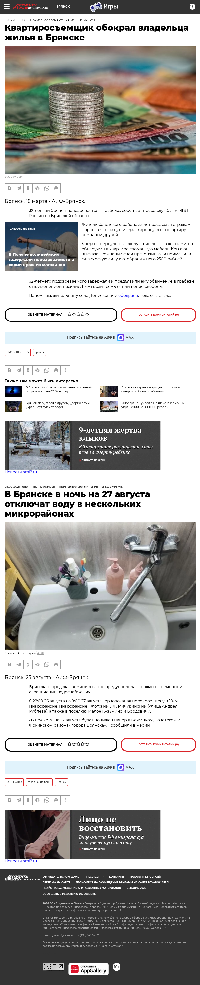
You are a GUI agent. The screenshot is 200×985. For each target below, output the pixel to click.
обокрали (128, 295)
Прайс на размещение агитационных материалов (82, 888)
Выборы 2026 (136, 888)
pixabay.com (14, 176)
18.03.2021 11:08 (15, 20)
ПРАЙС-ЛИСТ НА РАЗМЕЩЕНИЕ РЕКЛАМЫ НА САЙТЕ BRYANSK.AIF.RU (123, 882)
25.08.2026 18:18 (16, 486)
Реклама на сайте (56, 882)
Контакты (116, 876)
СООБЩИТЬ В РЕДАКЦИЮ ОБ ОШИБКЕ (69, 894)
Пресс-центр (94, 876)
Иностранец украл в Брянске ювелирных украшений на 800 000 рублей (152, 405)
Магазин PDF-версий (145, 876)
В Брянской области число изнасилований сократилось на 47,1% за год (59, 389)
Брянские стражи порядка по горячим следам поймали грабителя (150, 389)
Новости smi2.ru (21, 472)
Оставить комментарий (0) (159, 314)
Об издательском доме (61, 876)
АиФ (40, 653)
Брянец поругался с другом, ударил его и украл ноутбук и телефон (58, 405)
